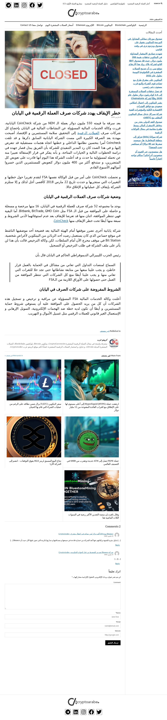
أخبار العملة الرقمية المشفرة (139, 3)
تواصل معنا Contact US (31, 25)
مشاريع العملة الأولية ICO (72, 3)
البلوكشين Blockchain (125, 25)
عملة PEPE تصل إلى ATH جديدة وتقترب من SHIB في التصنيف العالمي (93, 462)
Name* (118, 613)
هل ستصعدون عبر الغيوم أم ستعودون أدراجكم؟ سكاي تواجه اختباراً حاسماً (146, 155)
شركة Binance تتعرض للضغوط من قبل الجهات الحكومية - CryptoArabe (86, 552)
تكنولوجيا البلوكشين (117, 3)
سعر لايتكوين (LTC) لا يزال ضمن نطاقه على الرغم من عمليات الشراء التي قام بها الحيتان (35, 405)
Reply (117, 545)
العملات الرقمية (88, 133)
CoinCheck (61, 221)
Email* (118, 622)
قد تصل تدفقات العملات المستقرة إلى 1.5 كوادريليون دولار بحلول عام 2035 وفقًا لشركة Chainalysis (145, 95)
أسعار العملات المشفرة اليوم (59, 25)
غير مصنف (104, 331)
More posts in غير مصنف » (14, 355)
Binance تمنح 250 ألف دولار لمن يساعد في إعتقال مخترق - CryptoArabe (85, 533)
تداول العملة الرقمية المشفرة (96, 3)
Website (118, 631)
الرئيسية (143, 25)
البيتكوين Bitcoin (104, 25)
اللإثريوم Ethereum (85, 25)
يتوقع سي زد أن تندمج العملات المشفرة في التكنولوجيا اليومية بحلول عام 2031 (147, 72)
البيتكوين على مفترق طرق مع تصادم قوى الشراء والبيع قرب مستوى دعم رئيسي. (147, 83)
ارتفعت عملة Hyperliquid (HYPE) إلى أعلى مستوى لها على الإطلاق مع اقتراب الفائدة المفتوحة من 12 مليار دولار (92, 407)
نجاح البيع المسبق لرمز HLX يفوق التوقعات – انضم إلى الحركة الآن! (35, 462)
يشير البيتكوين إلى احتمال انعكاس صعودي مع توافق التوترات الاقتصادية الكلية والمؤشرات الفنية (145, 106)
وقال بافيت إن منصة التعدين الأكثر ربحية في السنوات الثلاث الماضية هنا (93, 516)
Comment (117, 582)
